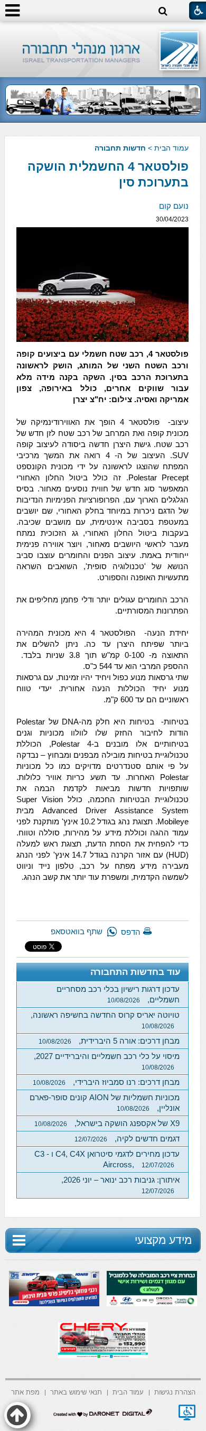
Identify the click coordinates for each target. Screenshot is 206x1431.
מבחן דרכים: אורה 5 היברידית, (109, 1040)
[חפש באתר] (162, 11)
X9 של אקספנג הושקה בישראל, (107, 1123)
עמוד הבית (171, 148)
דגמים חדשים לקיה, (127, 1138)
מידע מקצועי (163, 1240)
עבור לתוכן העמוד (103, 31)
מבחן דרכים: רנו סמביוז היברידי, (106, 1081)
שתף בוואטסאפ (76, 931)
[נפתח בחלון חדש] (187, 1412)
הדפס (131, 931)
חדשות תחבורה (120, 148)
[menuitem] (174, 1391)
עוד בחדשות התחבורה (135, 972)
